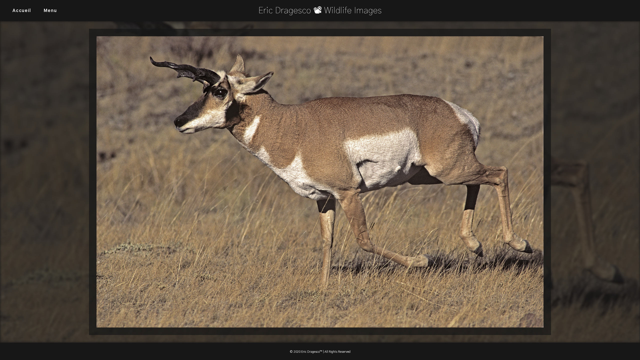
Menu (50, 10)
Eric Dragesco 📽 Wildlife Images (320, 10)
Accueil (21, 10)
